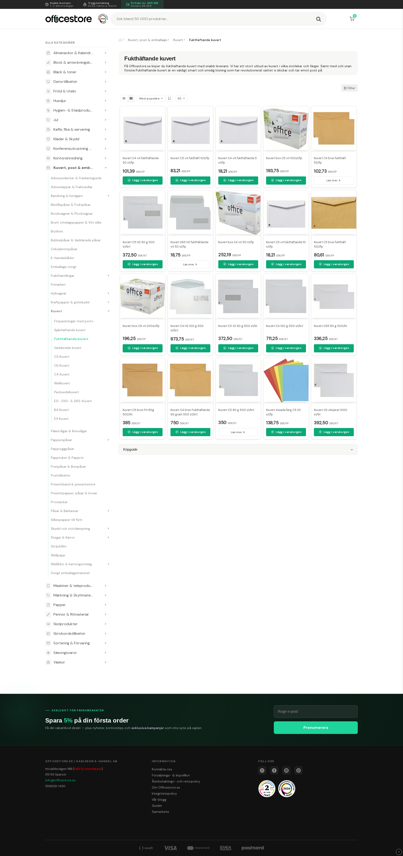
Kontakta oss (162, 769)
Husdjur (59, 100)
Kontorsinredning (68, 158)
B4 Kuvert (61, 410)
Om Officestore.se (166, 787)
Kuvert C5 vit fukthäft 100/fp (189, 158)
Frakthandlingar (62, 276)
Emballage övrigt (63, 267)
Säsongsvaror (65, 652)
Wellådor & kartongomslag (71, 564)
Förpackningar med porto (74, 321)
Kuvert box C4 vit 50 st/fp (236, 242)
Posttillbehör (60, 475)
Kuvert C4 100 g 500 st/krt (284, 326)
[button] (353, 19)
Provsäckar (59, 502)
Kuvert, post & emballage (77, 167)
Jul (55, 119)
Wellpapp (58, 555)
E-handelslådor (62, 258)
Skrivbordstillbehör (69, 633)
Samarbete (160, 812)
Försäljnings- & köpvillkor (171, 775)
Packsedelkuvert (66, 392)
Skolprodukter (65, 623)
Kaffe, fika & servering (71, 129)
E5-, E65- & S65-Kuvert (73, 401)
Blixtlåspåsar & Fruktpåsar (71, 205)
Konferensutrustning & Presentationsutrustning (77, 148)
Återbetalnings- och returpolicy (176, 781)
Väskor (59, 662)
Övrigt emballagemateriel (70, 573)
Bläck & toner (64, 72)
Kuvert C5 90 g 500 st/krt (236, 410)
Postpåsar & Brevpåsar (68, 466)
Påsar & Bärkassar (64, 511)
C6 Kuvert (61, 365)
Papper (59, 604)
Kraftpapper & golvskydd (70, 302)
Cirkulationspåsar (64, 249)
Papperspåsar (61, 440)
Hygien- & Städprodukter (75, 110)
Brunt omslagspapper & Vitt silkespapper (81, 222)
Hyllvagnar (58, 293)
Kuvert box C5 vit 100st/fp (284, 158)
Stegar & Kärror (63, 537)
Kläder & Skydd (66, 139)
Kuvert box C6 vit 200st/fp (141, 326)
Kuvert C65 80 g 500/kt (330, 326)
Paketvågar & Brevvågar (69, 431)
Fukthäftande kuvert (71, 339)
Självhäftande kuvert (70, 330)
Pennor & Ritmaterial (70, 614)
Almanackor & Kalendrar (73, 52)
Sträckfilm (58, 546)
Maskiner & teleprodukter (75, 585)
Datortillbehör (65, 81)
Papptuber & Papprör (67, 458)
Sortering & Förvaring (71, 643)
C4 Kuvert (61, 374)
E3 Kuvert (61, 419)
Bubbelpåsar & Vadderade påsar (76, 240)
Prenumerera (315, 727)
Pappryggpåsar (62, 449)
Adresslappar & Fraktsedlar (72, 187)
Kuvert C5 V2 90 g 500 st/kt (237, 326)
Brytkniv (57, 231)
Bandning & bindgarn (67, 196)
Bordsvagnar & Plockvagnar (72, 213)
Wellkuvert (62, 383)
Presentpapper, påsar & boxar (74, 493)
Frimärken (58, 284)
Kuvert (56, 311)
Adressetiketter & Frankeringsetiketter (80, 178)
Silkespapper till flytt (66, 520)
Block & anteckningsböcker (76, 62)
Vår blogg (159, 799)
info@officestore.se (60, 780)
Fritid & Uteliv (64, 91)
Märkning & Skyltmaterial (74, 595)
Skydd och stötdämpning (70, 528)
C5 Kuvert (61, 356)
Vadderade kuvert (67, 348)
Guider (157, 805)
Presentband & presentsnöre (73, 484)
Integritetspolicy (164, 793)
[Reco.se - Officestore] (102, 18)
